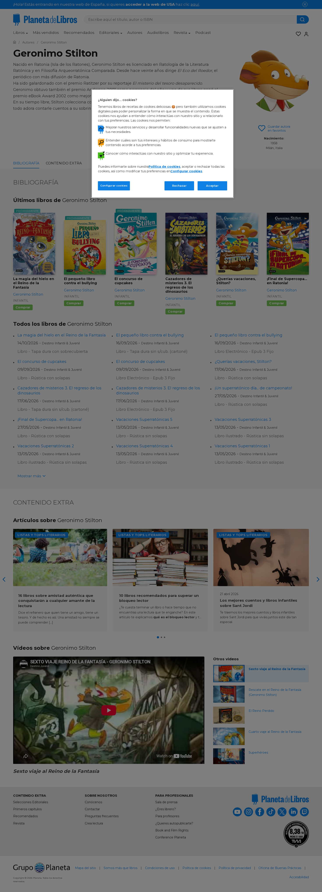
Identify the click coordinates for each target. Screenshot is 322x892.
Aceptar (212, 185)
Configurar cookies (113, 185)
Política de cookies (164, 167)
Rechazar (179, 185)
